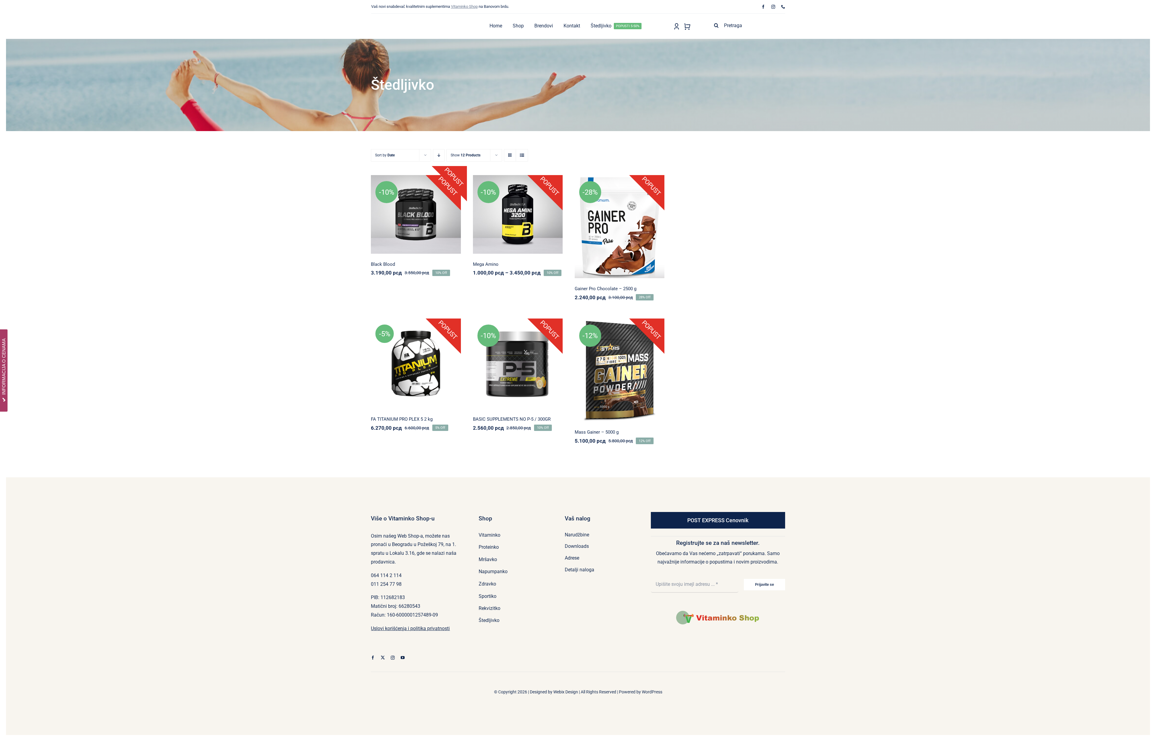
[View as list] (522, 155)
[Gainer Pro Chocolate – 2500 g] (619, 226)
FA (386, 354)
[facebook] (763, 7)
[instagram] (773, 7)
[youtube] (403, 658)
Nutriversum (606, 213)
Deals (590, 213)
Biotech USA (391, 201)
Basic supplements (505, 355)
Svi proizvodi (619, 220)
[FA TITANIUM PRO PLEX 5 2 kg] (416, 363)
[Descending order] (439, 155)
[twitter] (383, 658)
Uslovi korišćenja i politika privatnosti (410, 628)
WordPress (652, 691)
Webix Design (565, 691)
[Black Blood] (416, 214)
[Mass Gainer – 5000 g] (619, 370)
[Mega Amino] (518, 214)
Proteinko (627, 213)
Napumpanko (414, 201)
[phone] (783, 7)
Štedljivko (645, 213)
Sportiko (516, 201)
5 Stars (590, 360)
